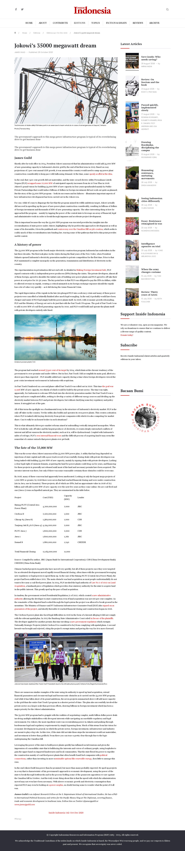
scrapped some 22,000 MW (40, 183)
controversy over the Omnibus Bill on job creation (80, 229)
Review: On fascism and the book (150, 82)
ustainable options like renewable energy (73, 758)
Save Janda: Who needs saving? (150, 58)
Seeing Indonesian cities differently (151, 199)
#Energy (17, 819)
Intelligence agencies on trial (150, 245)
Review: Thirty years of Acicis (149, 293)
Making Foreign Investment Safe (91, 270)
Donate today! (127, 335)
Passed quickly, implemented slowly (149, 107)
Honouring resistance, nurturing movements (147, 174)
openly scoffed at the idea (100, 174)
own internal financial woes (48, 435)
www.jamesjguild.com (24, 804)
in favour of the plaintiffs (101, 618)
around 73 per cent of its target (52, 370)
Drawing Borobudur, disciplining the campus (150, 146)
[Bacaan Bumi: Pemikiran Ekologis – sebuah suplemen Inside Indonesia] (145, 417)
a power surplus (56, 785)
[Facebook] (16, 9)
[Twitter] (22, 9)
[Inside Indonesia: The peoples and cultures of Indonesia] (92, 9)
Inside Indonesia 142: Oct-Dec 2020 (66, 812)
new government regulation (83, 622)
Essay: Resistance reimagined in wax (151, 222)
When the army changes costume (151, 270)
